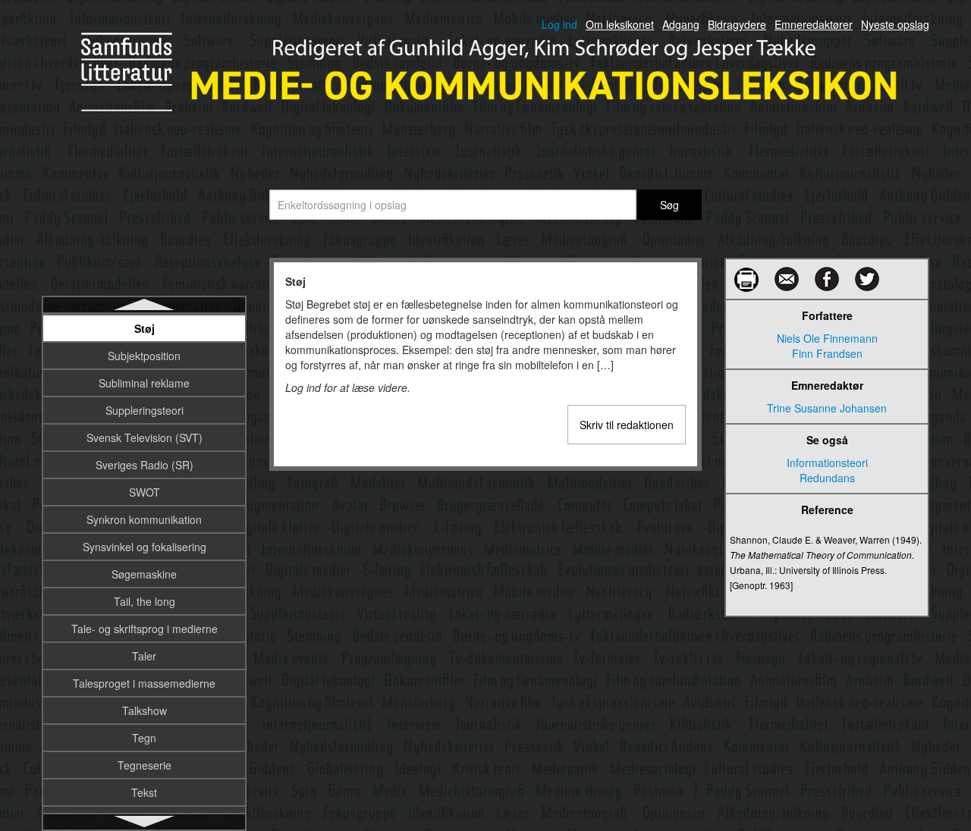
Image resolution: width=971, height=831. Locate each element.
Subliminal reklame (144, 382)
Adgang (680, 24)
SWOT (144, 492)
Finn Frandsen (827, 353)
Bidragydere (737, 24)
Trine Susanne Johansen (827, 408)
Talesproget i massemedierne (144, 683)
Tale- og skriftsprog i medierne (144, 628)
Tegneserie (144, 765)
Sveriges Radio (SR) (144, 464)
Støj (144, 328)
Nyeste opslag (895, 24)
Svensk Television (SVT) (144, 437)
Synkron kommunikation (144, 519)
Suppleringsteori (144, 410)
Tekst (144, 792)
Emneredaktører (814, 24)
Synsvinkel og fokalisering (144, 546)
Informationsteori (827, 462)
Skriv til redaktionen (627, 424)
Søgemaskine (144, 574)
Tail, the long (144, 601)
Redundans (827, 477)
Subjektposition (144, 355)
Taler (144, 655)
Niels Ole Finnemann (827, 338)
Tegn (144, 737)
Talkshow (144, 710)
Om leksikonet (620, 24)
